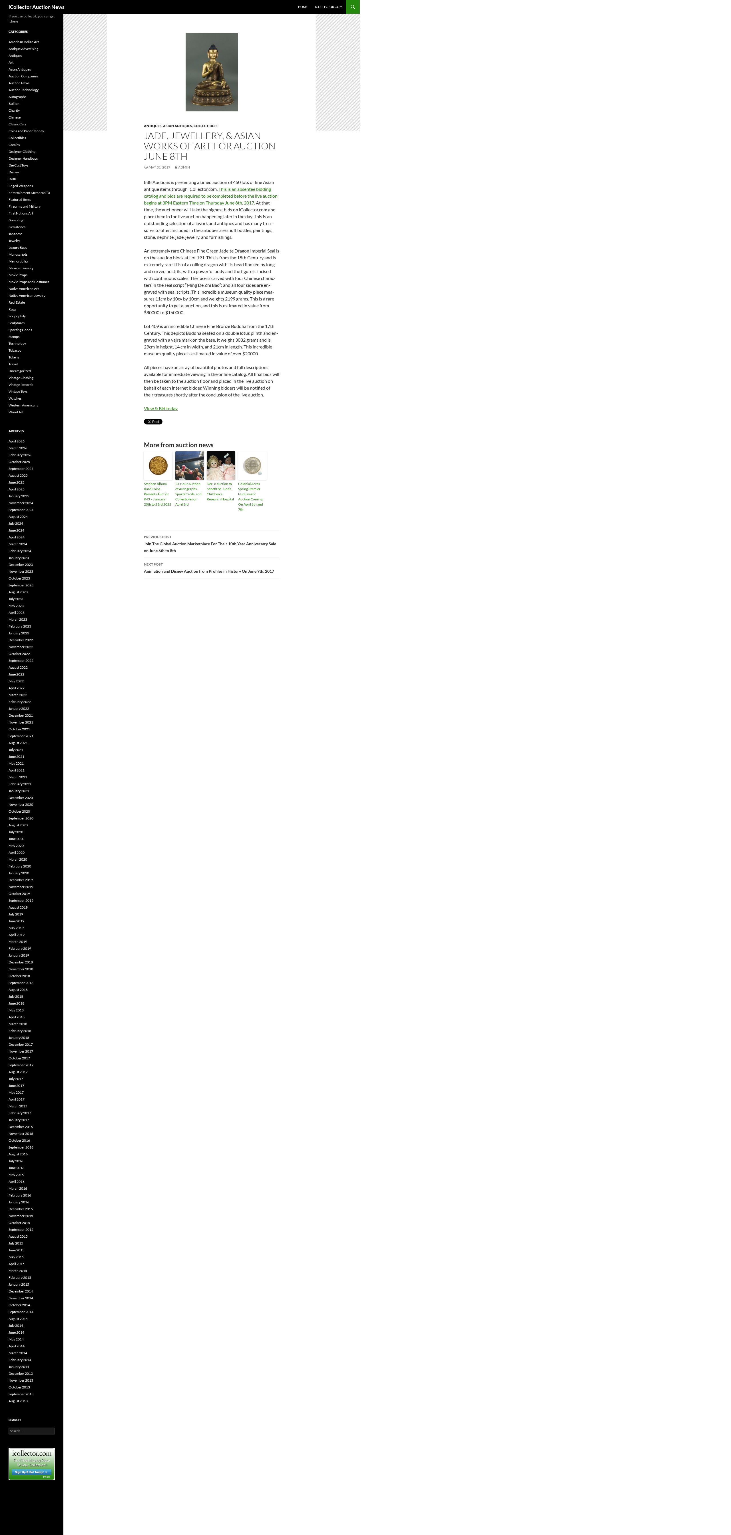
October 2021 (19, 729)
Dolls (12, 179)
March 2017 (18, 1106)
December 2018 (21, 962)
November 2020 (21, 804)
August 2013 (18, 1401)
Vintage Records (21, 384)
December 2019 (21, 880)
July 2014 (16, 1325)
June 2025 (16, 482)
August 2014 (18, 1318)
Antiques (153, 126)
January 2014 (19, 1366)
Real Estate (17, 302)
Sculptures (17, 323)
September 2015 (21, 1229)
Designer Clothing (22, 151)
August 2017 (18, 1072)
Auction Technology (24, 90)
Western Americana (23, 405)
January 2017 (19, 1120)
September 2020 (21, 818)
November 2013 (21, 1380)
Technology (17, 343)
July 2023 (16, 599)
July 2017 (16, 1079)
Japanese (15, 234)
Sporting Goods (20, 330)
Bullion (14, 103)
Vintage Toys (18, 391)
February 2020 (20, 866)
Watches (15, 398)
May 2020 (16, 845)
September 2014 (21, 1312)
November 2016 (21, 1133)
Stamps (14, 336)
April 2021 (17, 770)
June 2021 (16, 756)
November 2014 (21, 1298)
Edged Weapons (21, 186)
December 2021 (21, 715)
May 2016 (16, 1175)
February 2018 (20, 1031)
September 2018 (21, 983)
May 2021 (16, 763)
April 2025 (17, 489)
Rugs (12, 309)
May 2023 (16, 606)
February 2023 (20, 626)
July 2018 (16, 996)
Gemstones (17, 227)
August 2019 (18, 907)
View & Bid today (161, 408)
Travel (13, 364)
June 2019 (16, 921)
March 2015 (18, 1271)
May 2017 (16, 1092)
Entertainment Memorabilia (29, 193)
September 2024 (21, 510)
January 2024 (19, 558)
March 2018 (18, 1024)
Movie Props (18, 275)
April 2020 (17, 852)
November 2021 (21, 722)
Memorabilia (18, 261)
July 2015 (16, 1243)
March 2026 (18, 448)
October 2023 (19, 578)
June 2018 (16, 1003)
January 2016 (19, 1202)
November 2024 (21, 503)
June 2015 (16, 1250)
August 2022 (18, 667)
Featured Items (20, 199)
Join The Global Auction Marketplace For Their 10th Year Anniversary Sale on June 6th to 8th (210, 544)
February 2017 (20, 1113)
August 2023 (18, 592)
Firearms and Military (25, 206)
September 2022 (21, 660)
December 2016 (21, 1127)
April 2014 (17, 1346)
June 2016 (16, 1168)
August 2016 (18, 1154)
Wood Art (16, 412)
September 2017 (21, 1065)
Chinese (15, 117)
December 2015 (21, 1209)
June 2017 (16, 1085)
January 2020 (19, 873)
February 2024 (20, 551)
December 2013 (21, 1373)
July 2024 (16, 523)
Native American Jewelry (27, 295)
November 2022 (21, 647)
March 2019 (18, 941)
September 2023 (21, 585)
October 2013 (19, 1387)
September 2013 (21, 1394)
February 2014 (20, 1360)
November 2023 (21, 571)
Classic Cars (17, 124)
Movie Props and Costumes (29, 282)
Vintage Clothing (21, 378)
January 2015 (19, 1284)
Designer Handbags (23, 158)
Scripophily (17, 316)
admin (184, 167)
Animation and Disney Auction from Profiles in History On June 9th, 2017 (209, 568)
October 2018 (19, 976)
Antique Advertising (23, 49)
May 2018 (16, 1010)
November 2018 (21, 969)
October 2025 (19, 462)
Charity (14, 110)
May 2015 (16, 1257)
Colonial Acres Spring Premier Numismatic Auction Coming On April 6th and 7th (250, 497)
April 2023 (17, 612)
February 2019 (20, 948)
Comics (14, 145)
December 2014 (21, 1291)
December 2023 (21, 564)
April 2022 (17, 688)
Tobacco (15, 350)
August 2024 (18, 516)
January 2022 (19, 708)
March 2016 (18, 1188)
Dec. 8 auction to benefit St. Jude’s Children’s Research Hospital (220, 491)
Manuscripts (18, 254)
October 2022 (19, 654)
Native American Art (24, 288)
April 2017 (17, 1099)
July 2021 (16, 750)
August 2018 (18, 989)
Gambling (16, 220)
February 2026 (20, 455)
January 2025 (19, 496)
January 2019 (19, 955)
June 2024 (16, 530)
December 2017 (21, 1044)
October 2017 (19, 1058)
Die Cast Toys (18, 165)
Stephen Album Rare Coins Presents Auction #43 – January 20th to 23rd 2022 (157, 494)
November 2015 (21, 1216)
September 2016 (21, 1147)
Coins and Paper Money (26, 131)
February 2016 (20, 1195)
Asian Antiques (177, 126)
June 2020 (16, 839)
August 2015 (18, 1236)
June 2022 (16, 674)
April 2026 (17, 441)
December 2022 (21, 640)
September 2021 (21, 736)
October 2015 (19, 1223)
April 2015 (17, 1264)
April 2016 (17, 1181)
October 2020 (19, 811)
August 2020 (18, 825)
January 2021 (19, 791)
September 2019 (21, 900)
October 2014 (19, 1305)
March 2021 (18, 777)
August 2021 (18, 743)
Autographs (17, 97)
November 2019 (21, 887)
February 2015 (20, 1277)
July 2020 (16, 832)
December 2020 (21, 797)
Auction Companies (23, 76)
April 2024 (17, 537)
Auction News (19, 83)
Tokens (14, 357)
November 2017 (21, 1051)
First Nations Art (21, 213)
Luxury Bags (18, 247)
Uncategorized (20, 371)
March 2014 (18, 1353)
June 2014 (16, 1332)
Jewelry (14, 241)
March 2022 (18, 695)
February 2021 (20, 784)
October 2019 (19, 893)
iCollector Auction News (37, 7)
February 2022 (20, 702)
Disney (14, 172)
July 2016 (16, 1161)
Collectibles (206, 126)
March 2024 (18, 544)
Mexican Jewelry (21, 268)
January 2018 (19, 1037)
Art (11, 62)
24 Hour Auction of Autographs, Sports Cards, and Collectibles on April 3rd (188, 494)
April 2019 (17, 935)
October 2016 (19, 1140)
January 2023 (19, 633)
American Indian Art (24, 42)
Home (303, 7)
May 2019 (16, 928)
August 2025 (18, 475)
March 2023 (18, 619)
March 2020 (18, 859)
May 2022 (16, 681)
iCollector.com (328, 7)
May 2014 (16, 1339)
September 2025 (21, 468)
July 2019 (16, 914)
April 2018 (17, 1017)
